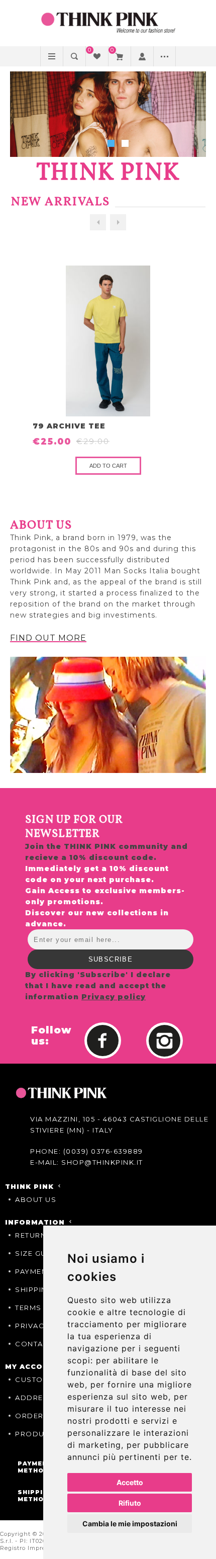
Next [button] (118, 222)
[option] (108, 370)
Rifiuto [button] (130, 1503)
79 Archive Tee (69, 425)
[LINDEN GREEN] (108, 341)
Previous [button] (98, 222)
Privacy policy (113, 996)
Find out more (48, 638)
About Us (35, 1199)
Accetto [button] (130, 1482)
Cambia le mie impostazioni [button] (129, 1523)
